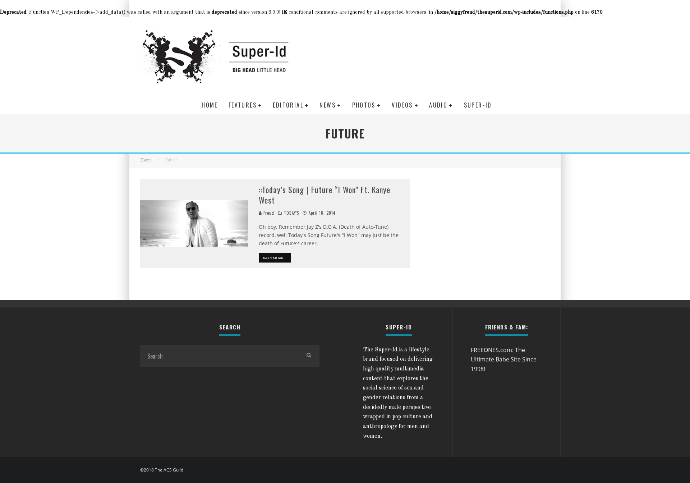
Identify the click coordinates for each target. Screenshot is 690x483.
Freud (268, 213)
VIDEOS (402, 105)
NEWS (327, 105)
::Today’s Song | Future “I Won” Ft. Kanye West (324, 195)
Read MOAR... (274, 257)
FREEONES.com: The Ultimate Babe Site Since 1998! (504, 359)
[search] (308, 356)
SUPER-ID (478, 105)
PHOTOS (364, 105)
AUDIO (438, 105)
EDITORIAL (288, 105)
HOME (210, 105)
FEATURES (243, 105)
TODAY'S (291, 212)
